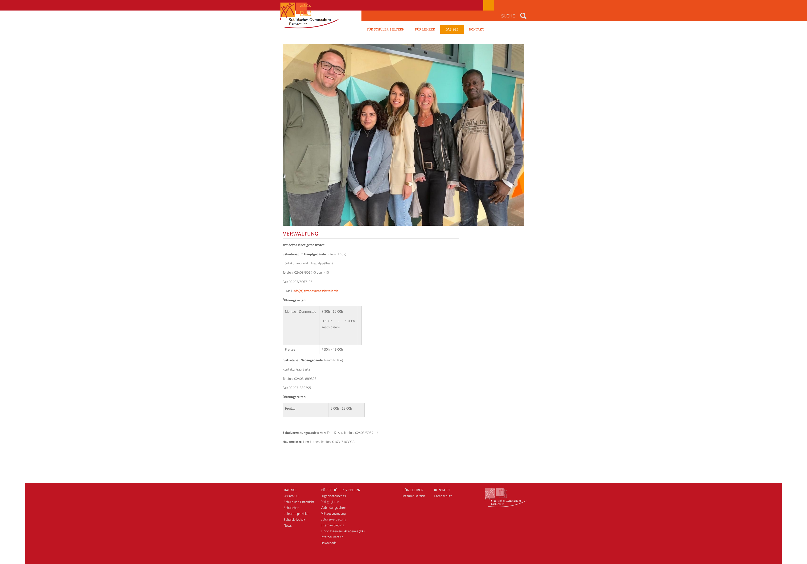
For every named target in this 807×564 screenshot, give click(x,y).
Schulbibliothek (294, 519)
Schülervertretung (333, 519)
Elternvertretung (332, 525)
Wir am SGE (292, 495)
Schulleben (291, 507)
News (288, 525)
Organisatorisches (333, 495)
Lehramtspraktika (296, 513)
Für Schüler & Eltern (340, 490)
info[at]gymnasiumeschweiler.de (315, 290)
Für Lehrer (412, 490)
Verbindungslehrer (333, 507)
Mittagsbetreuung (333, 513)
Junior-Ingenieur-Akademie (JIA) (343, 531)
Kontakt (442, 490)
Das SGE (290, 490)
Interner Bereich (332, 536)
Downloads (328, 542)
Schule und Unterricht (299, 501)
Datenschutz (443, 495)
